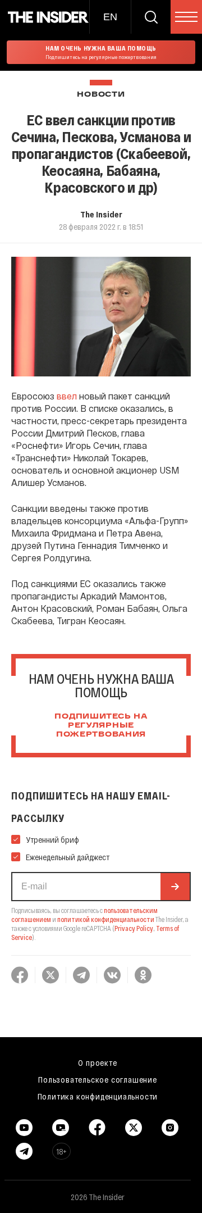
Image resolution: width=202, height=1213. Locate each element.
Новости (101, 95)
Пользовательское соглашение (97, 1079)
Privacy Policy (133, 928)
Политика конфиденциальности (98, 1096)
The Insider (101, 214)
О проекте (97, 1062)
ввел (67, 395)
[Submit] (175, 886)
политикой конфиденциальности (105, 919)
